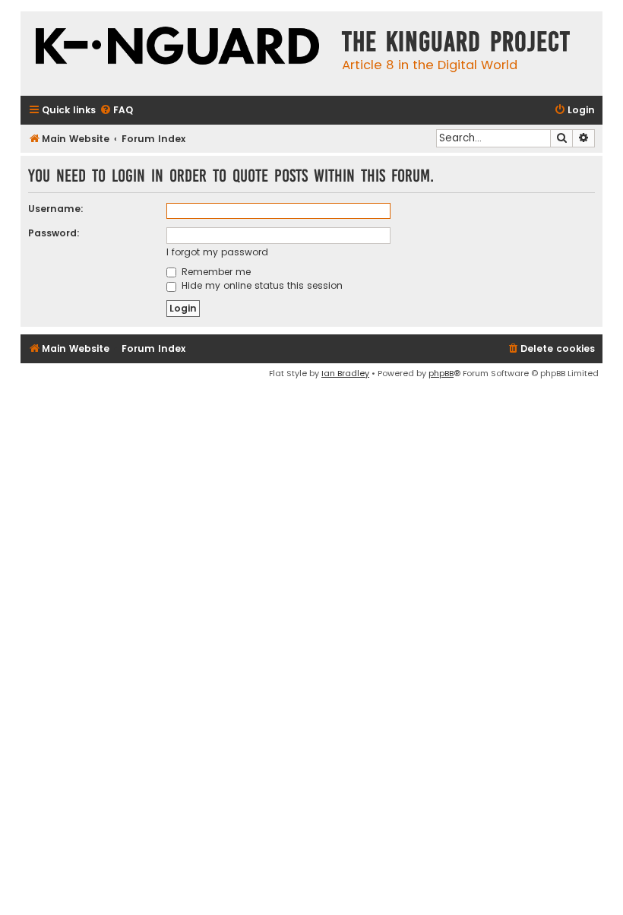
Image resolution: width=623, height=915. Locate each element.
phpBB (441, 373)
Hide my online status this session (261, 285)
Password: (54, 232)
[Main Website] (177, 47)
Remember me (215, 271)
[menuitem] (116, 110)
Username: (56, 208)
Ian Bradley (345, 373)
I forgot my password (217, 252)
